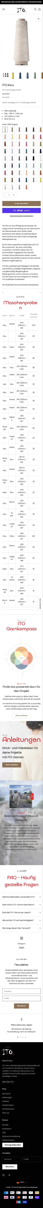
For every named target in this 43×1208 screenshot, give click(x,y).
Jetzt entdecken (21, 715)
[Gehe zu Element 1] (5, 75)
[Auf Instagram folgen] (3, 1175)
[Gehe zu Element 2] (13, 76)
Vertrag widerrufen (13, 1145)
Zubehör (5, 1101)
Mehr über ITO (8, 1081)
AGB (4, 1132)
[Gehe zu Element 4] (27, 76)
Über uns (5, 1113)
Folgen (21, 947)
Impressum (6, 1129)
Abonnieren (21, 1006)
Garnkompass (7, 1105)
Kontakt (5, 1125)
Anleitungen (7, 1097)
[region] (21, 1025)
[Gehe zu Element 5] (35, 76)
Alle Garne (6, 1093)
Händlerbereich (8, 1109)
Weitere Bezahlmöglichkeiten (21, 216)
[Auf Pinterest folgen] (9, 1175)
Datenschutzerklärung (11, 1136)
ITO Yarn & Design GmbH (11, 90)
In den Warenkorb (21, 203)
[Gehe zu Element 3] (20, 76)
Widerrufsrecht (8, 1140)
